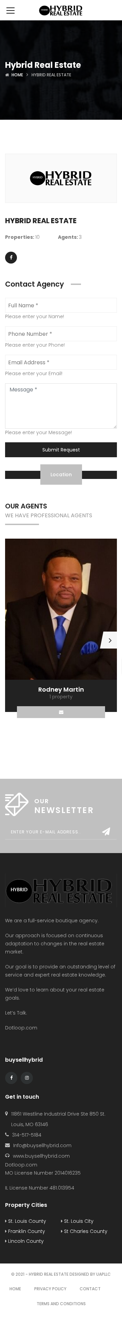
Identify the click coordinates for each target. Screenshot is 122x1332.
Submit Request (61, 449)
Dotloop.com (22, 1027)
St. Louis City (78, 1221)
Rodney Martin (61, 689)
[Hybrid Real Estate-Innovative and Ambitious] (61, 10)
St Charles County (85, 1231)
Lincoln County (25, 1241)
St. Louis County (26, 1221)
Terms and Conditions (61, 1304)
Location (61, 474)
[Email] (61, 712)
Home (17, 75)
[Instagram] (27, 1078)
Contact (90, 1289)
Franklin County (26, 1231)
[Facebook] (11, 258)
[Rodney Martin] (61, 609)
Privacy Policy (50, 1289)
